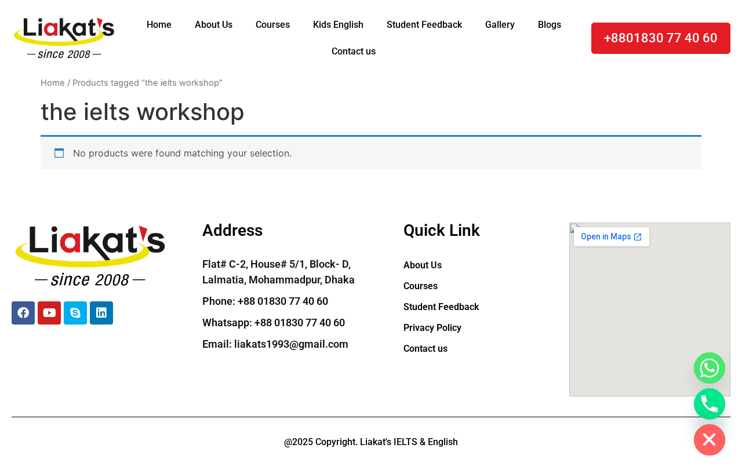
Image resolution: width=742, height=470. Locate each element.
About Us (213, 24)
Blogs (549, 24)
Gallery (500, 24)
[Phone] (709, 404)
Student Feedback (424, 24)
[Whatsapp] (709, 368)
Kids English (338, 24)
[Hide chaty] (709, 440)
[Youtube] (49, 313)
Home (159, 24)
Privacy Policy (432, 327)
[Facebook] (23, 313)
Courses (273, 24)
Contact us (354, 51)
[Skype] (75, 313)
